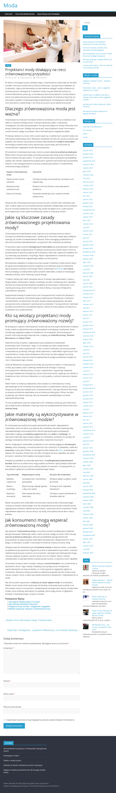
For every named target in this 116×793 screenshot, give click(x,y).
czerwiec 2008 (88, 507)
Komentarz (9, 648)
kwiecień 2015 (88, 374)
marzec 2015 (87, 378)
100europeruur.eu (26, 78)
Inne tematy (87, 130)
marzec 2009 (87, 479)
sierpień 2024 (88, 168)
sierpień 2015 (88, 367)
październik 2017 (89, 290)
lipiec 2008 (87, 504)
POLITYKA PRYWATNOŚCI (25, 14)
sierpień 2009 (88, 462)
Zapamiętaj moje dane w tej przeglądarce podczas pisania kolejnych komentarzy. (40, 720)
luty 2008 (86, 521)
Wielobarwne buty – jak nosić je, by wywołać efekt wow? (101, 627)
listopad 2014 (88, 385)
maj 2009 (86, 472)
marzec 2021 (87, 234)
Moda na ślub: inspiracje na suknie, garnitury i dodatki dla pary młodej (102, 613)
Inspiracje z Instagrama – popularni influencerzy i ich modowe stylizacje (43, 630)
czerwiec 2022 (88, 185)
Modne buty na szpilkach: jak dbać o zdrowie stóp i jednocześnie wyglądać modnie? (97, 97)
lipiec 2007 (87, 542)
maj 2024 (86, 178)
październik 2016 (89, 332)
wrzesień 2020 (88, 255)
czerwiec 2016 (88, 346)
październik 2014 (89, 388)
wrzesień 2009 (88, 458)
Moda (11, 5)
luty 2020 (86, 280)
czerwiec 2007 (88, 546)
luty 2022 (86, 196)
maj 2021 (86, 227)
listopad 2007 (88, 532)
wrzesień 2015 (88, 364)
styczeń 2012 (88, 392)
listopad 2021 (88, 206)
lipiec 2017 (87, 301)
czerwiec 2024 (88, 175)
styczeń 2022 (88, 199)
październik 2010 (89, 430)
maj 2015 (86, 371)
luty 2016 (86, 353)
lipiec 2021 (87, 220)
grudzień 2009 (88, 451)
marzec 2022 (87, 192)
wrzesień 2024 (88, 164)
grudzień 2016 (88, 325)
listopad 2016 (88, 329)
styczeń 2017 (88, 322)
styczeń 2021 (88, 241)
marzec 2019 (87, 287)
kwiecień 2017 (88, 311)
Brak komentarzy (41, 78)
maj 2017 (86, 308)
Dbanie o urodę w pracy (12, 760)
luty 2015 (86, 381)
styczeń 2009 (88, 486)
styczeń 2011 (88, 423)
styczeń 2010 (88, 448)
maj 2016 (86, 350)
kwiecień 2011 (88, 413)
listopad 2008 (88, 490)
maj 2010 (86, 437)
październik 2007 (89, 535)
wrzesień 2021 (88, 213)
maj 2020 (86, 269)
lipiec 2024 (87, 171)
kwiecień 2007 (88, 553)
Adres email (9, 694)
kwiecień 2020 (88, 273)
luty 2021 (86, 238)
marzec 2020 (87, 276)
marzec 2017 (87, 315)
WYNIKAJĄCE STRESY (11, 756)
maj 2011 (86, 409)
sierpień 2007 (88, 539)
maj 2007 (86, 549)
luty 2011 (86, 420)
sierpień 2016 (88, 339)
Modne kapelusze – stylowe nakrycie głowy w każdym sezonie (102, 582)
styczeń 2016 (88, 357)
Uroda (85, 137)
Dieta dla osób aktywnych (92, 127)
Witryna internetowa (12, 707)
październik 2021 (89, 210)
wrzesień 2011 (88, 399)
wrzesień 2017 (88, 294)
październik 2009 (89, 455)
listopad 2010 (88, 427)
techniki (59, 268)
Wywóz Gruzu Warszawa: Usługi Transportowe (28, 620)
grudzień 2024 (88, 154)
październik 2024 (89, 161)
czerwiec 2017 (88, 304)
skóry (60, 450)
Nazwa (7, 681)
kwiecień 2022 (88, 189)
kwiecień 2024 (88, 182)
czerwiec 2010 (88, 434)
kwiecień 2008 (88, 514)
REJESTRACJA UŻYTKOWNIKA (48, 14)
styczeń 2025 (88, 150)
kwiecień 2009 (88, 476)
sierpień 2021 (88, 217)
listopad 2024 (88, 157)
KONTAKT (9, 14)
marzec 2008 (87, 518)
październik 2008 (89, 493)
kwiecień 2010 (88, 441)
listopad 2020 (88, 248)
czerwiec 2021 (88, 224)
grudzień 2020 (88, 245)
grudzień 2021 (88, 203)
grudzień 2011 (88, 395)
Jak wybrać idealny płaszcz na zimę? (24, 602)
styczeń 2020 (88, 283)
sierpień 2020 (88, 259)
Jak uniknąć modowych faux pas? (23, 604)
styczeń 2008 (88, 525)
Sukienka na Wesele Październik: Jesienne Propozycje (23, 765)
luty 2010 (86, 444)
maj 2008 (86, 511)
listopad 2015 (88, 360)
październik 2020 (89, 252)
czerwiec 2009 (88, 469)
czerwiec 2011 (88, 406)
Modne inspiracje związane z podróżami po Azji (29, 609)
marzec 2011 (87, 416)
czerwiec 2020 (88, 266)
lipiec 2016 (87, 343)
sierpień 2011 (88, 402)
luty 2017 (86, 318)
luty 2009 (86, 483)
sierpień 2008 (88, 500)
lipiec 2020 (87, 262)
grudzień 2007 (88, 528)
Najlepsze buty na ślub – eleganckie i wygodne (29, 606)
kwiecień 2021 (88, 231)
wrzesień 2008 (88, 497)
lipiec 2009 (87, 465)
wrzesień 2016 (88, 336)
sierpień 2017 (88, 297)
